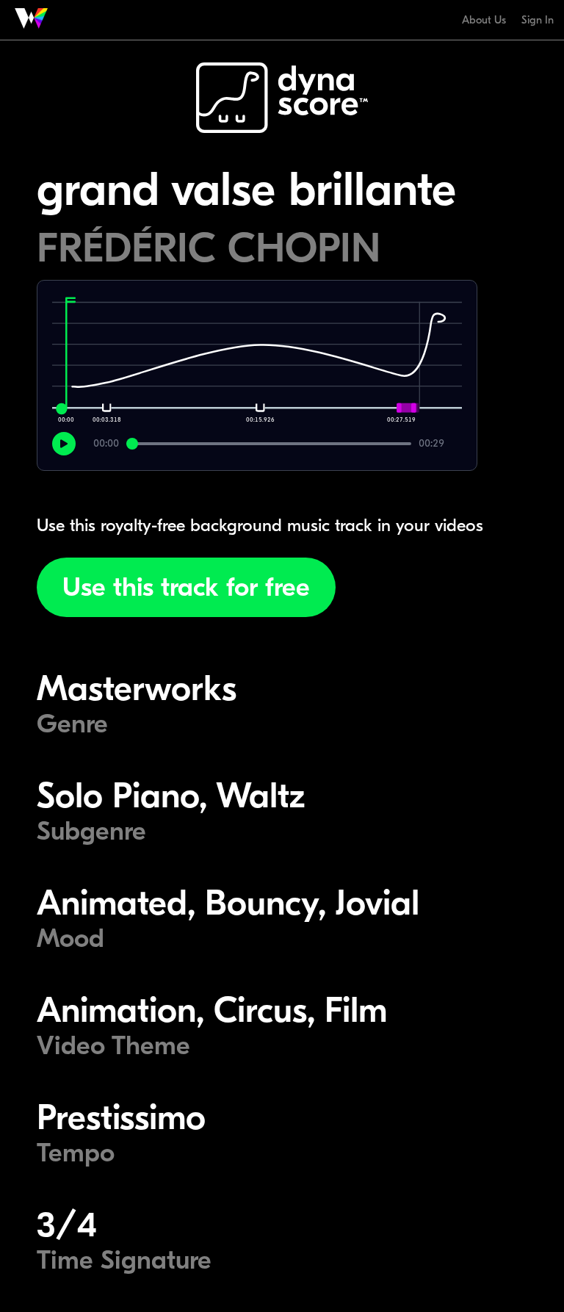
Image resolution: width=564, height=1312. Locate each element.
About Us (484, 19)
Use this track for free (186, 587)
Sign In (537, 19)
